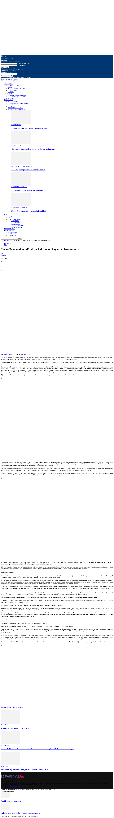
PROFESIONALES (17, 227)
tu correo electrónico (23, 74)
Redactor (3, 255)
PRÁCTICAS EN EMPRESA (16, 88)
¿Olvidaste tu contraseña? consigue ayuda (12, 69)
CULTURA (11, 104)
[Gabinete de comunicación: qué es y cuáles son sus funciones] (21, 144)
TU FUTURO (8, 93)
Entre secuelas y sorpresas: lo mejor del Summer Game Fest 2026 (24, 769)
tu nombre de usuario (23, 63)
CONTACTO (12, 235)
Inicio (2, 240)
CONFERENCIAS (13, 85)
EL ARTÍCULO (12, 234)
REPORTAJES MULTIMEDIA (17, 109)
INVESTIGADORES (17, 225)
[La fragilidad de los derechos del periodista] (21, 185)
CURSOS (11, 92)
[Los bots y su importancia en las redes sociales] (21, 164)
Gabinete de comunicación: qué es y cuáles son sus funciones (33, 149)
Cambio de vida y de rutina (11, 801)
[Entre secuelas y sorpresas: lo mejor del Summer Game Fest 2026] (10, 764)
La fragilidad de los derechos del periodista (27, 190)
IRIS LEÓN (27, 355)
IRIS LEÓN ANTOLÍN (7, 355)
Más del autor (18, 707)
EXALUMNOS (16, 222)
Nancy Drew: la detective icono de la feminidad (28, 211)
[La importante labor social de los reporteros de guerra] (5, 809)
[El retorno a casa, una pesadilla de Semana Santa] (21, 123)
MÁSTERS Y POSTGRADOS (17, 95)
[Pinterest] (16, 264)
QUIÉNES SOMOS (13, 232)
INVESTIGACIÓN (13, 98)
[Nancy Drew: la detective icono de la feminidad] (21, 206)
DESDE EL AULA (9, 229)
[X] (10, 264)
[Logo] (7, 81)
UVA (5, 214)
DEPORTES (11, 106)
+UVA (10, 216)
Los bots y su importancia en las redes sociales (28, 170)
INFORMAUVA (9, 230)
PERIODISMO (8, 100)
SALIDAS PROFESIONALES (17, 96)
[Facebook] (4, 264)
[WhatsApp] (23, 264)
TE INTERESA (8, 84)
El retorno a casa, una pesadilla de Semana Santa (29, 128)
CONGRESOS (12, 90)
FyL (9, 217)
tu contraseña (21, 65)
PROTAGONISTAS (14, 219)
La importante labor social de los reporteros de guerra (20, 813)
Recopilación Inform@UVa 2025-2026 (15, 728)
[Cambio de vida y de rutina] (5, 797)
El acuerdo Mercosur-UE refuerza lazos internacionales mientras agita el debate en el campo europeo (37, 749)
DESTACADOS (16, 125)
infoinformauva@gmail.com (16, 786)
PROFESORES (15, 224)
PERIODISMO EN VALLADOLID (18, 103)
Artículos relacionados (7, 707)
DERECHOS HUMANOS (15, 108)
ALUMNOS (15, 221)
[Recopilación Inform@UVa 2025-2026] (10, 723)
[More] (29, 264)
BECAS (10, 87)
